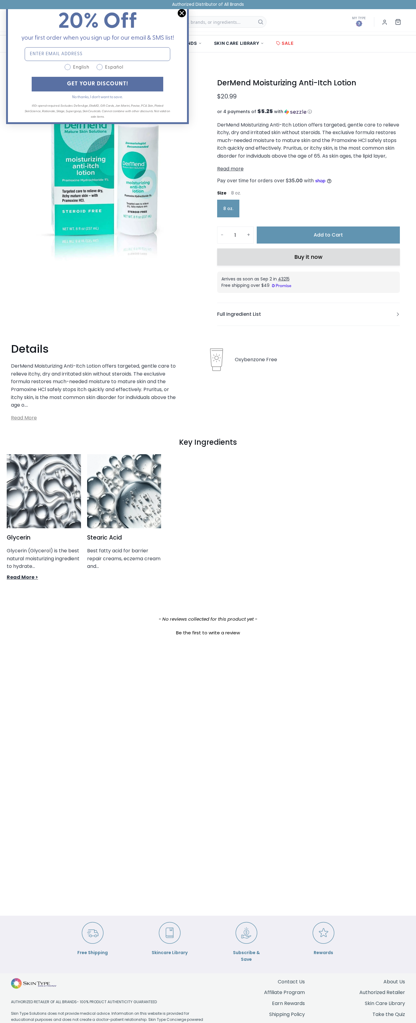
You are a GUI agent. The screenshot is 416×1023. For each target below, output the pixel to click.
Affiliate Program (284, 992)
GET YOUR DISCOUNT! (97, 84)
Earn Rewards (288, 1003)
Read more (230, 168)
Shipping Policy (287, 1014)
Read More (24, 417)
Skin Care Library (385, 1003)
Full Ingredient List (239, 314)
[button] (308, 112)
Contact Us (291, 981)
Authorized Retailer (382, 992)
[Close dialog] (181, 13)
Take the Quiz (388, 1014)
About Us (394, 981)
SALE (288, 43)
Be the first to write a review (208, 632)
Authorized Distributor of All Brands (208, 4)
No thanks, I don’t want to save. (97, 97)
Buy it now (308, 257)
